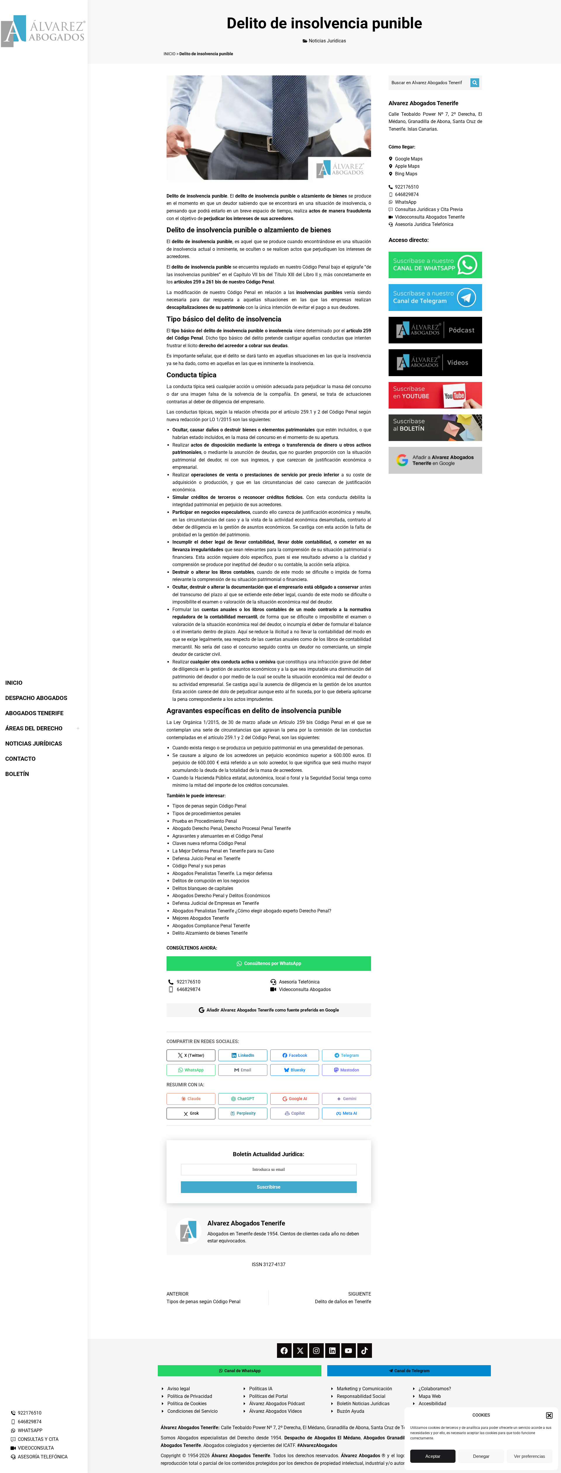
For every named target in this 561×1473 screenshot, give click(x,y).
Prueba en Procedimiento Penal (204, 821)
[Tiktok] (364, 1350)
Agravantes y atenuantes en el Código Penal (217, 836)
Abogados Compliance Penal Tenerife (211, 926)
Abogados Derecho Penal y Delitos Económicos (221, 895)
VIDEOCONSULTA (36, 1448)
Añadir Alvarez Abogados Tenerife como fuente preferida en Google (273, 1010)
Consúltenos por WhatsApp (272, 963)
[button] (549, 1415)
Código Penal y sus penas (199, 866)
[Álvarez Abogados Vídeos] (435, 362)
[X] (300, 1350)
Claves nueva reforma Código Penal (209, 843)
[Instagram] (316, 1350)
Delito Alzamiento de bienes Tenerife (209, 933)
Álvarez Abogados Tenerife (241, 1455)
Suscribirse (268, 1187)
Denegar (481, 1456)
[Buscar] (474, 82)
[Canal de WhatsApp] (435, 265)
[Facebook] (284, 1350)
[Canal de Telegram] (435, 297)
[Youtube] (348, 1350)
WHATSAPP (30, 1430)
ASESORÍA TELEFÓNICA (42, 1457)
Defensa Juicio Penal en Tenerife (206, 858)
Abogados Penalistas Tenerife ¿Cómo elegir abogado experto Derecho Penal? (251, 911)
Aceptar (432, 1456)
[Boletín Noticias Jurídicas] (435, 427)
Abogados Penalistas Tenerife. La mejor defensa (222, 873)
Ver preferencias (529, 1456)
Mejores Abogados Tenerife (200, 918)
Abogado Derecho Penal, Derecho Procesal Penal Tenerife (231, 828)
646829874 (29, 1421)
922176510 (29, 1413)
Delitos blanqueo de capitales (202, 888)
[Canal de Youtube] (435, 395)
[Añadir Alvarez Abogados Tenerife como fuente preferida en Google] (435, 460)
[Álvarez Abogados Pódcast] (435, 330)
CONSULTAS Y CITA (38, 1439)
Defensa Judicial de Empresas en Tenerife (215, 903)
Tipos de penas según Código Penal (209, 806)
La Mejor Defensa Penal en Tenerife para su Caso (223, 851)
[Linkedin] (332, 1350)
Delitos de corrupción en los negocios (210, 881)
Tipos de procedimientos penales (206, 813)
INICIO (170, 53)
